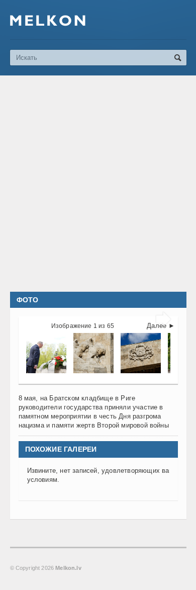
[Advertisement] (98, 184)
